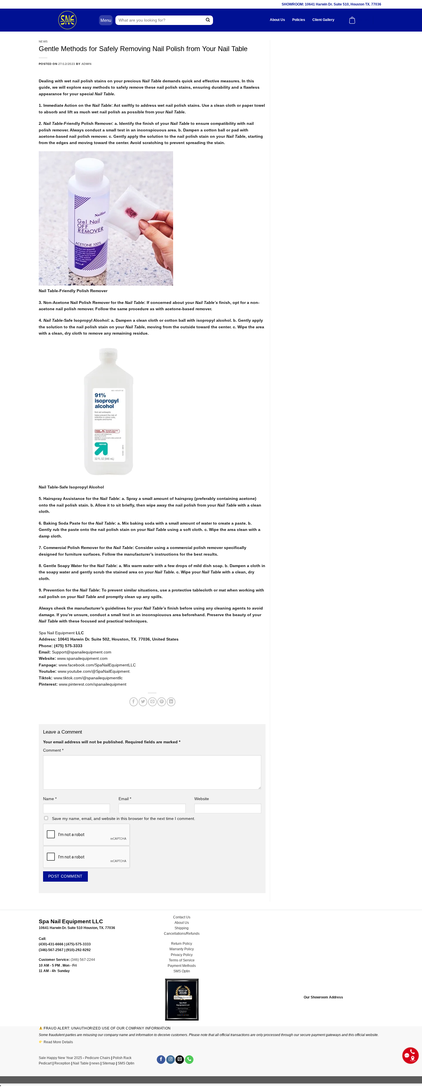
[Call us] (189, 1059)
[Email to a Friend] (152, 701)
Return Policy (181, 944)
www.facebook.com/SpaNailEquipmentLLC (97, 665)
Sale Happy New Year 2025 (60, 1058)
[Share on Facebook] (133, 701)
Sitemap (108, 1063)
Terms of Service (182, 960)
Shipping (182, 928)
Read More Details (58, 1042)
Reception (62, 1063)
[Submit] (208, 20)
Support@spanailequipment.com (81, 652)
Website (201, 798)
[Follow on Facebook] (161, 1059)
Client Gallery (323, 20)
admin (86, 63)
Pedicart (45, 1063)
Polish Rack (122, 1058)
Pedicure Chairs (97, 1058)
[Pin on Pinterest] (161, 701)
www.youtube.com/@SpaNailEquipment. (94, 671)
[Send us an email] (179, 1059)
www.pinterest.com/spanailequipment (92, 684)
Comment (53, 750)
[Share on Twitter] (143, 701)
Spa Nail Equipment (57, 633)
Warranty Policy (181, 949)
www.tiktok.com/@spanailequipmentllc (88, 678)
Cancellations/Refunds (182, 934)
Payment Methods (182, 966)
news (95, 1063)
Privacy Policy (182, 955)
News (43, 41)
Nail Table (81, 1063)
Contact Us (181, 917)
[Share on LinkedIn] (171, 701)
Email (125, 798)
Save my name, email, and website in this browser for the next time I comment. (123, 818)
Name (50, 798)
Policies (298, 20)
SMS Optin (181, 971)
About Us (277, 20)
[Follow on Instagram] (170, 1059)
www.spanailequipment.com (82, 658)
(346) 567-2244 (83, 960)
